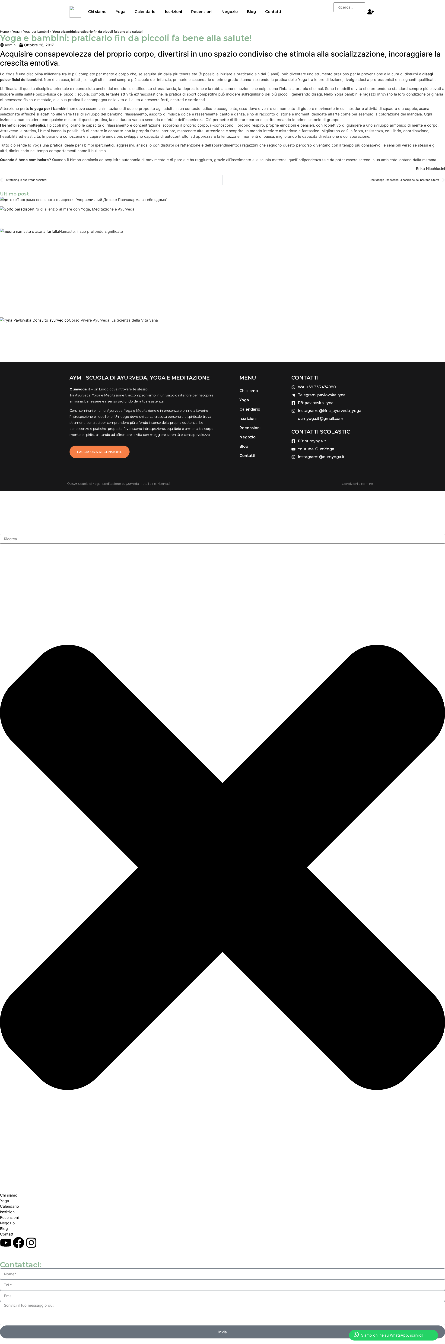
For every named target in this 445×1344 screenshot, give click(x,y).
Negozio (230, 12)
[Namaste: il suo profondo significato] (29, 273)
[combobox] (222, 539)
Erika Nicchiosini (430, 168)
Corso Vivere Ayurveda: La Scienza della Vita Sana (113, 320)
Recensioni (201, 12)
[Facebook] (18, 1242)
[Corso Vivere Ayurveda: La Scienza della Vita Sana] (34, 337)
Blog (251, 12)
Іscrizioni (173, 12)
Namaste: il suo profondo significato (91, 231)
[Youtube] (6, 1242)
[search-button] (343, 16)
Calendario (145, 12)
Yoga (120, 12)
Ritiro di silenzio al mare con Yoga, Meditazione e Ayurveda (82, 209)
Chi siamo (97, 12)
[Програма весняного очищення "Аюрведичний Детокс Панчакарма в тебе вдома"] (8, 201)
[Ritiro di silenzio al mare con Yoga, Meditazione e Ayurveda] (15, 217)
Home (4, 31)
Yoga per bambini (36, 31)
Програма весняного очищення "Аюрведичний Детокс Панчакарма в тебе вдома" (92, 199)
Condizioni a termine (357, 483)
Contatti (273, 12)
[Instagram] (31, 1242)
